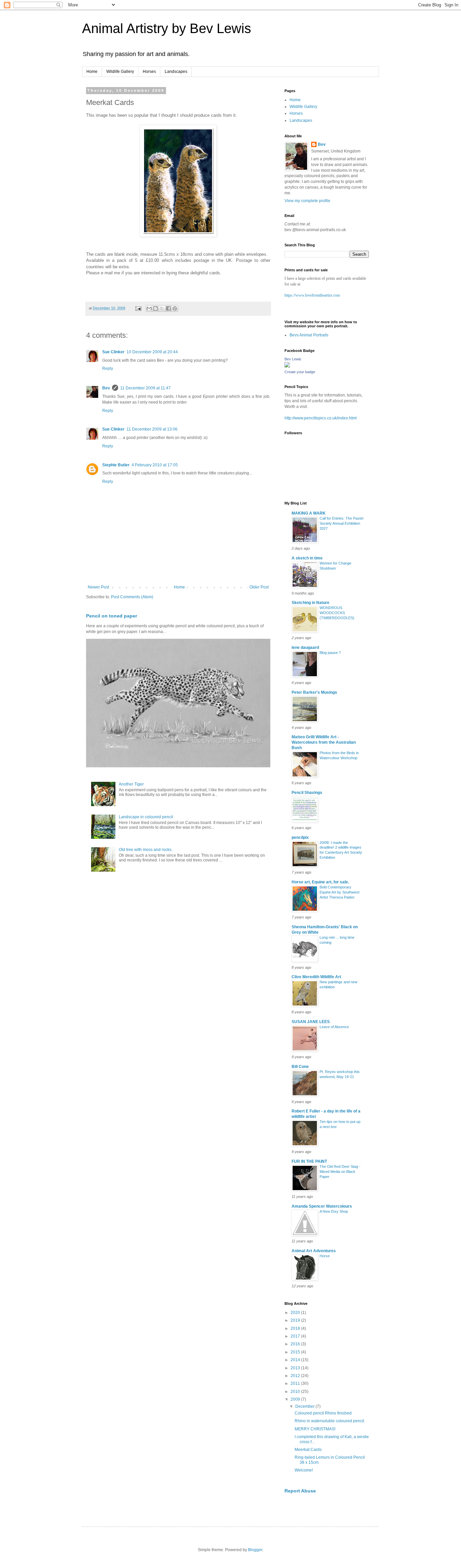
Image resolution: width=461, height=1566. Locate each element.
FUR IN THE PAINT (309, 1161)
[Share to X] (162, 308)
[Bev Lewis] (287, 366)
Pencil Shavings (307, 792)
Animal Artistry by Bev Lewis (166, 28)
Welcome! (304, 1470)
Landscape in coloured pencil (146, 817)
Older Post (259, 587)
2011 (296, 1383)
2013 (296, 1368)
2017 (296, 1336)
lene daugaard (305, 647)
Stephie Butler (116, 465)
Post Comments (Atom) (132, 597)
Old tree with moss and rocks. (145, 849)
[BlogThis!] (155, 308)
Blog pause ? (330, 653)
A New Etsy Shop (334, 1211)
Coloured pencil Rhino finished (323, 1413)
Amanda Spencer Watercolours (322, 1206)
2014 (296, 1359)
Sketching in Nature (310, 602)
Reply (107, 368)
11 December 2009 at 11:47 (145, 388)
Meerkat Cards (308, 1449)
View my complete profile (307, 200)
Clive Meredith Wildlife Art (316, 976)
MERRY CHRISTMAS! (315, 1429)
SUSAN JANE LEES (311, 1021)
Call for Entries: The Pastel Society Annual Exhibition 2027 (341, 523)
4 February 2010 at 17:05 (155, 465)
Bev (106, 388)
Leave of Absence (334, 1027)
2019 (296, 1320)
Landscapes (176, 71)
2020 (296, 1312)
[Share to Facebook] (168, 308)
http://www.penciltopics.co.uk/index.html (320, 418)
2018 (296, 1328)
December (305, 1406)
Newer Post (98, 587)
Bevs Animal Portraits (309, 335)
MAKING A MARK (309, 513)
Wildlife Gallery (120, 71)
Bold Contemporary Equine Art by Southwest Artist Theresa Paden (339, 892)
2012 (296, 1375)
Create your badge (299, 372)
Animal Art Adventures (314, 1250)
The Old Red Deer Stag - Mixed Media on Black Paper (340, 1171)
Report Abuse (300, 1490)
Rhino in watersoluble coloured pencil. (330, 1421)
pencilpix (300, 837)
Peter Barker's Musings (314, 692)
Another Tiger (131, 784)
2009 (296, 1399)
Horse (325, 1256)
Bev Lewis (292, 359)
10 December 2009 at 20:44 (152, 352)
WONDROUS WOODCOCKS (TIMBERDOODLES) (337, 613)
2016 (296, 1344)
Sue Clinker (113, 352)
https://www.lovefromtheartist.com (312, 295)
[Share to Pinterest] (174, 308)
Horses (149, 71)
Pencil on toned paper (111, 616)
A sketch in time (307, 558)
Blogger (255, 1549)
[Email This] (149, 308)
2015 (296, 1352)
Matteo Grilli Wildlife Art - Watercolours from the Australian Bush (324, 742)
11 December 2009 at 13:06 (152, 429)
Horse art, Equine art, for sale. (320, 882)
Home (92, 71)
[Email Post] (138, 308)
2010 (296, 1391)
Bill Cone (300, 1066)
